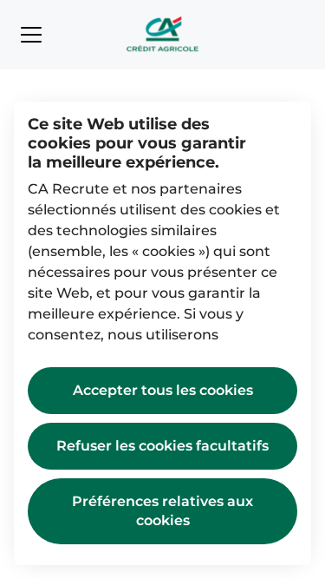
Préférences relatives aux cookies (162, 511)
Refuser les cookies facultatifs (162, 446)
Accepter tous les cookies (163, 390)
